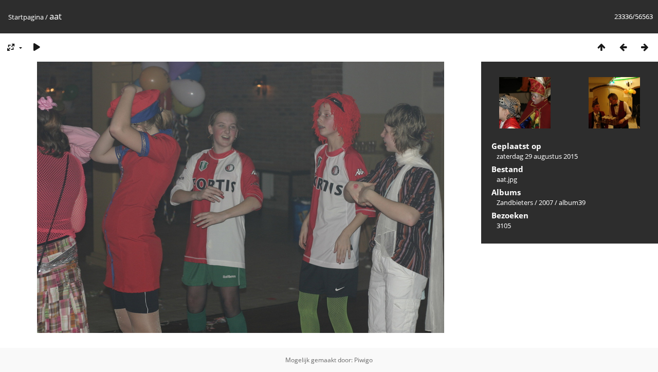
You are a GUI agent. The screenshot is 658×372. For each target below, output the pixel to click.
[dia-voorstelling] (36, 47)
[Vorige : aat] (623, 47)
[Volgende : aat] (644, 47)
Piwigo (363, 360)
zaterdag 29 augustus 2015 (537, 156)
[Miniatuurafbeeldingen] (601, 47)
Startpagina (26, 17)
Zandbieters (515, 202)
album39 (572, 202)
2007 (546, 202)
